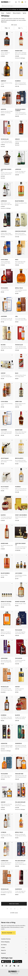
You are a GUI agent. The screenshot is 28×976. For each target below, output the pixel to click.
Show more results (14, 903)
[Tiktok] (10, 966)
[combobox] (15, 6)
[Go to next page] (25, 909)
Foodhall (8, 13)
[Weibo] (18, 966)
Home (2, 13)
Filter (6, 28)
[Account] (16, 2)
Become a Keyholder (7, 932)
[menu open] (25, 2)
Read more (4, 22)
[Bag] (22, 2)
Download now (22, 9)
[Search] (3, 6)
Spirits (24, 13)
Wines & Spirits (17, 13)
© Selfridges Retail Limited (14, 973)
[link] (7, 53)
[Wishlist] (19, 2)
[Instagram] (6, 966)
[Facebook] (2, 966)
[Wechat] (14, 966)
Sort (19, 28)
